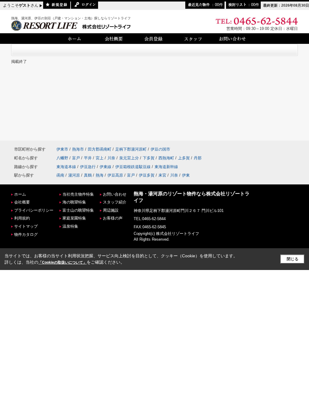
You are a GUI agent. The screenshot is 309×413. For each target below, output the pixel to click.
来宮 (162, 175)
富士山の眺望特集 (78, 210)
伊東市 (62, 149)
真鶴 (88, 175)
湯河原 (74, 175)
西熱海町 (166, 158)
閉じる (292, 259)
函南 (60, 175)
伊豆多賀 (146, 175)
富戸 (76, 158)
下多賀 (148, 158)
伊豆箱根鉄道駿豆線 (133, 166)
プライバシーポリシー (33, 210)
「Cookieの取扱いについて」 (62, 262)
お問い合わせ (114, 194)
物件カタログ (26, 234)
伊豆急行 (88, 166)
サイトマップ (26, 226)
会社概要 (22, 202)
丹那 (198, 158)
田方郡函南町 (99, 149)
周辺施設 (111, 210)
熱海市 (78, 149)
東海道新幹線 (166, 166)
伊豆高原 (115, 175)
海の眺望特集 (74, 202)
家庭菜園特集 (74, 218)
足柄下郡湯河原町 (131, 149)
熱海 (100, 175)
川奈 (111, 158)
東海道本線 (66, 166)
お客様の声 (113, 218)
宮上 (100, 158)
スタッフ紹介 (114, 202)
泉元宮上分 (129, 158)
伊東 (186, 175)
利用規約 (22, 218)
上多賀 (184, 158)
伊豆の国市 (160, 149)
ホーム (20, 194)
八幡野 (62, 158)
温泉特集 (70, 226)
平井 (88, 158)
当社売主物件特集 (78, 194)
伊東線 (105, 166)
